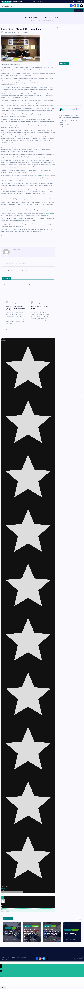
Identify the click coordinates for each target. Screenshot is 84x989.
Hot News (8, 927)
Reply (1, 978)
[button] (70, 99)
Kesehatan (55, 931)
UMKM (33, 927)
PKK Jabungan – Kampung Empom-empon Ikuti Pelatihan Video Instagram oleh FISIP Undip (32, 934)
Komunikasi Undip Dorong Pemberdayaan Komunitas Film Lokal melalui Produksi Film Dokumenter (11, 934)
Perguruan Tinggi (69, 926)
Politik (8, 11)
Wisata (28, 11)
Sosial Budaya (21, 11)
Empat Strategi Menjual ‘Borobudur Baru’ (44, 22)
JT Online (6, 941)
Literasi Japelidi (41, 11)
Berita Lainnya (78, 11)
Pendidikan (15, 927)
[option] (12, 933)
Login (3, 890)
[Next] (80, 920)
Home (3, 11)
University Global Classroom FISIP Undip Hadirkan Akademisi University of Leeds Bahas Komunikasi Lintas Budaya (72, 933)
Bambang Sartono (7, 34)
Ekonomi (14, 11)
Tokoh (33, 11)
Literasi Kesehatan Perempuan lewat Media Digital (51, 936)
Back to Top (79, 960)
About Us (67, 127)
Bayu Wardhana (67, 941)
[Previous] (78, 920)
